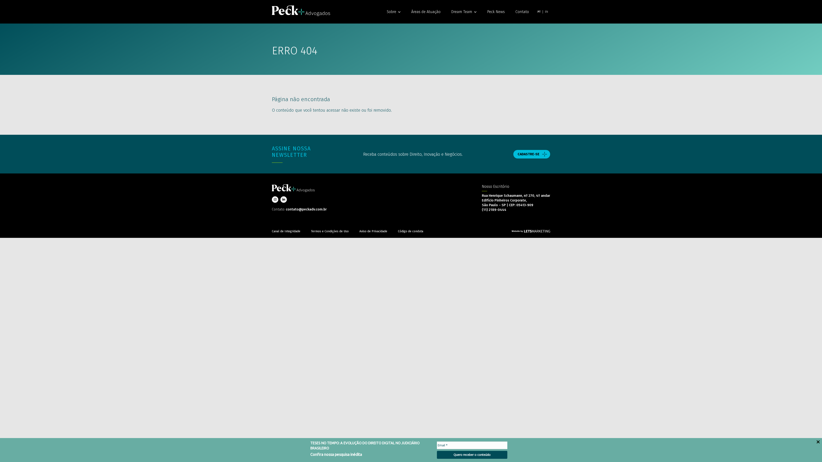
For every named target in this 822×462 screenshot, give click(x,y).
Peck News (496, 11)
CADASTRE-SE (528, 154)
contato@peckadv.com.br (306, 209)
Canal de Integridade (286, 231)
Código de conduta (410, 231)
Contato (522, 11)
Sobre (391, 11)
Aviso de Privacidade (373, 231)
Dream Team (461, 11)
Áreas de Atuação (426, 11)
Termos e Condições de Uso (330, 231)
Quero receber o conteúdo (472, 455)
